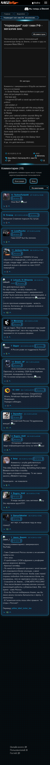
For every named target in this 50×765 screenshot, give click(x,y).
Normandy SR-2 (24, 158)
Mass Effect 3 (12, 158)
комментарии (40, 34)
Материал (16, 198)
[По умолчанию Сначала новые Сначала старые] (39, 188)
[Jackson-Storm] (7, 252)
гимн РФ (34, 158)
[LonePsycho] (6, 232)
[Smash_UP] (7, 363)
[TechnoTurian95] (6, 196)
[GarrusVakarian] (6, 517)
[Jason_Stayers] (6, 538)
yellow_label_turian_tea (21, 608)
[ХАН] (7, 390)
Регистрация (19, 181)
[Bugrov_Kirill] (7, 438)
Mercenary (41, 155)
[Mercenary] (7, 322)
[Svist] (6, 460)
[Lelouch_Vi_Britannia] (6, 280)
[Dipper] (6, 346)
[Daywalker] (6, 415)
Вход (33, 181)
